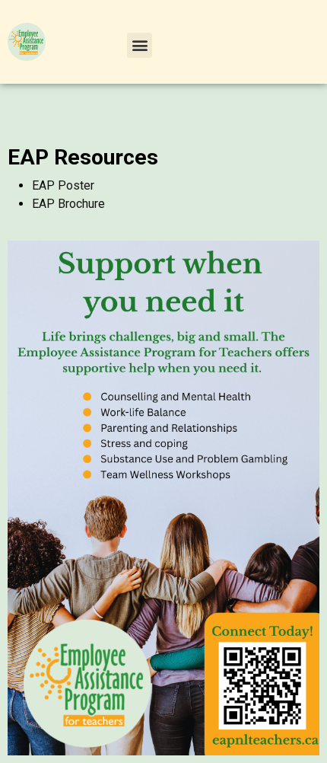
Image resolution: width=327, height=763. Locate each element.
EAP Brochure (68, 203)
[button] (139, 45)
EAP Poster (63, 185)
